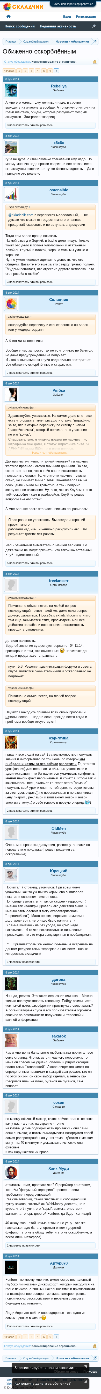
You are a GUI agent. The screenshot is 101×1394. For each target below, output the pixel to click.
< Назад (9, 70)
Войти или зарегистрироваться (73, 3)
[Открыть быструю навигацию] (95, 41)
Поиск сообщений (20, 26)
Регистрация (86, 17)
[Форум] (9, 16)
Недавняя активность (58, 26)
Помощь (90, 1372)
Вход (67, 17)
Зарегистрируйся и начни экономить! (46, 1368)
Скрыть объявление (86, 1366)
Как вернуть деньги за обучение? (43, 1383)
